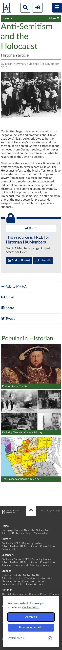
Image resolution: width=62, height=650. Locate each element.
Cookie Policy (30, 607)
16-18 (35, 575)
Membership (40, 533)
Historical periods (11, 575)
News (18, 530)
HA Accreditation (29, 546)
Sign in (32, 228)
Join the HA (43, 260)
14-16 (26, 575)
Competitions (47, 546)
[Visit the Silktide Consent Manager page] (50, 638)
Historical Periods (38, 594)
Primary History (10, 549)
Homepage (7, 530)
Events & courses (35, 584)
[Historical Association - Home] (11, 513)
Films (21, 584)
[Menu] (57, 8)
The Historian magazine (14, 594)
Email (9, 297)
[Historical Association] (6, 8)
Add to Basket (20, 260)
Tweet (10, 318)
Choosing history (11, 581)
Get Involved (43, 530)
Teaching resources (40, 565)
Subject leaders (10, 546)
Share (9, 308)
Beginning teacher (32, 543)
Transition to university (37, 578)
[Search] (25, 8)
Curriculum (7, 543)
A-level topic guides (12, 578)
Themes (54, 594)
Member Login (24, 533)
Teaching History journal (15, 565)
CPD (17, 543)
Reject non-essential (31, 627)
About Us (29, 530)
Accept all (31, 617)
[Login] (37, 8)
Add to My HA (16, 286)
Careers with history (33, 581)
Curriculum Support (12, 559)
